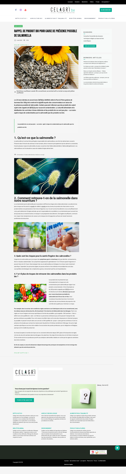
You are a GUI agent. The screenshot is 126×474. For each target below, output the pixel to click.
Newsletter (85, 1)
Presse (97, 1)
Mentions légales (68, 464)
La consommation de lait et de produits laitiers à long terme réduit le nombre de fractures (95, 83)
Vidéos (92, 1)
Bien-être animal (18, 428)
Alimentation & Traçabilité (79, 413)
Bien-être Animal (75, 18)
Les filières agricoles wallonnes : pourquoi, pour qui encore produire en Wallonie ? (96, 78)
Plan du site (90, 460)
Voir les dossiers (90, 46)
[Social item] (16, 10)
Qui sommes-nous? (74, 460)
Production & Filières (106, 18)
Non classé (18, 26)
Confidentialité (102, 460)
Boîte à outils (20, 18)
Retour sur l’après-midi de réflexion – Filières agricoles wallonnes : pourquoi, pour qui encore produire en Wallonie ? (95, 72)
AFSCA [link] (41, 100)
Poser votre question (24, 400)
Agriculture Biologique (49, 413)
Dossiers (77, 1)
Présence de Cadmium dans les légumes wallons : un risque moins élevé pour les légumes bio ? (96, 62)
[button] (117, 448)
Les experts (83, 460)
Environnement (90, 18)
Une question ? (105, 1)
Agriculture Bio (36, 18)
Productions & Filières (77, 428)
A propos (70, 1)
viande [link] (32, 206)
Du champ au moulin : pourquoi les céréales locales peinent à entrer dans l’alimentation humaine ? (96, 67)
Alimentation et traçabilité (56, 18)
